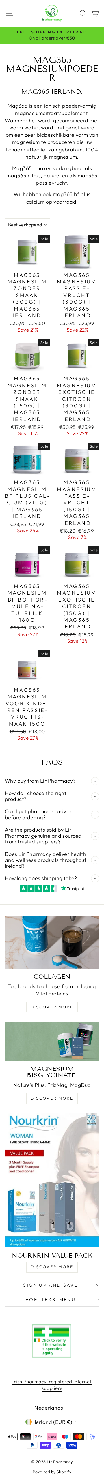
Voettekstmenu (50, 1299)
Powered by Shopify (52, 1471)
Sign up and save (50, 1285)
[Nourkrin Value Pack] (52, 1180)
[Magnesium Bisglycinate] (52, 1041)
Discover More (52, 1007)
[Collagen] (52, 942)
